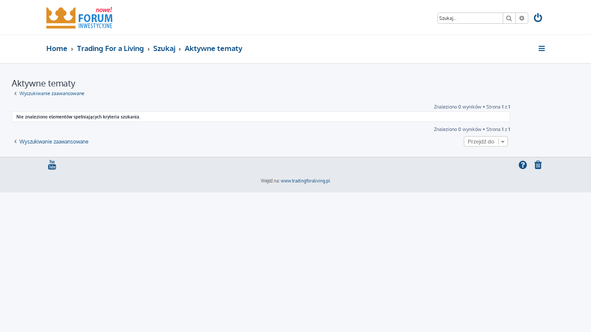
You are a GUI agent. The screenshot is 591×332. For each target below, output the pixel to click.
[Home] (79, 17)
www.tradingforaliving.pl (305, 180)
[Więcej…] (542, 48)
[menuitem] (539, 19)
